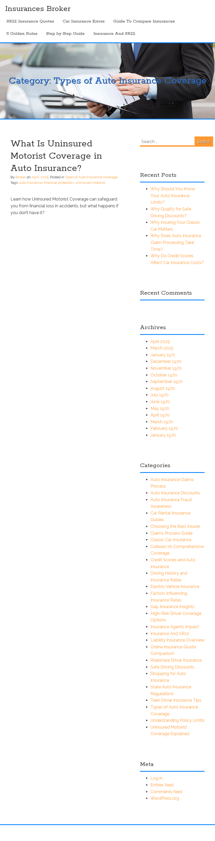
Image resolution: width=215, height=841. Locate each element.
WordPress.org (164, 798)
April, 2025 (40, 177)
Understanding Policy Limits (177, 720)
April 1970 (160, 415)
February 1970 (164, 428)
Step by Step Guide (65, 33)
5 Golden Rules (22, 33)
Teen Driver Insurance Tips (175, 700)
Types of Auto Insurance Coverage (91, 177)
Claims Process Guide (171, 533)
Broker (20, 177)
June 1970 (160, 401)
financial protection (59, 183)
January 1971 (162, 354)
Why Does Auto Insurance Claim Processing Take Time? (175, 242)
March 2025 (161, 348)
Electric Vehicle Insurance (174, 586)
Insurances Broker (38, 9)
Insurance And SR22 (114, 33)
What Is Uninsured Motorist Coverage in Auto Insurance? (56, 156)
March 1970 (161, 421)
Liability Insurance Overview (177, 640)
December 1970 (165, 361)
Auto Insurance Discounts (175, 492)
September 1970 (166, 381)
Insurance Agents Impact (174, 626)
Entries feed (162, 784)
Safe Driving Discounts (172, 667)
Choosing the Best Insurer (175, 526)
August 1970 (162, 388)
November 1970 (166, 368)
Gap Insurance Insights (172, 606)
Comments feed (166, 791)
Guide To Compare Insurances (144, 21)
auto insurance (30, 183)
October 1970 (163, 375)
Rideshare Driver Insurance (176, 660)
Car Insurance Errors (84, 21)
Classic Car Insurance (170, 539)
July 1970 (159, 394)
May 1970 (159, 408)
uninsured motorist (90, 183)
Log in (156, 778)
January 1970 (163, 435)
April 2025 (160, 341)
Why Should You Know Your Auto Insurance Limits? (172, 195)
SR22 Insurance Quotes (30, 21)
